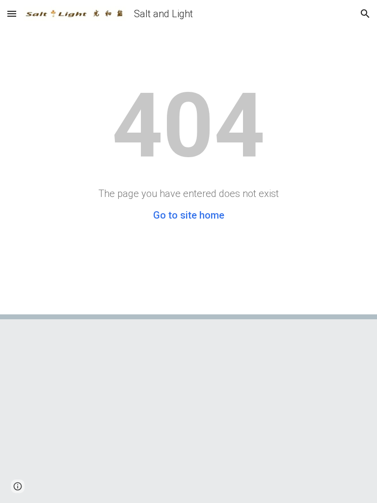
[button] (12, 13)
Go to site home (188, 215)
